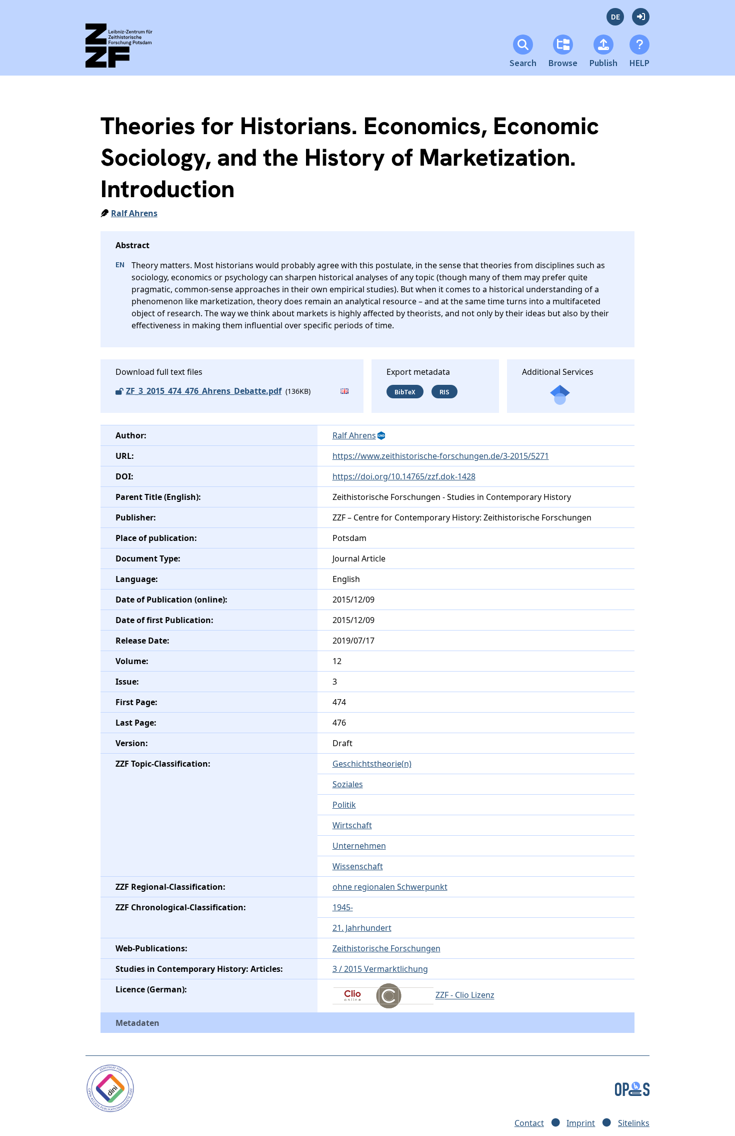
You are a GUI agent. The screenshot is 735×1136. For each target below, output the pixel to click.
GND (382, 435)
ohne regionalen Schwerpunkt (390, 886)
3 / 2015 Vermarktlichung (380, 968)
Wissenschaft (357, 866)
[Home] (128, 50)
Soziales (347, 784)
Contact (529, 1122)
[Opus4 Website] (632, 1087)
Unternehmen (359, 845)
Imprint (580, 1122)
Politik (344, 804)
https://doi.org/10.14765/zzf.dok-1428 (404, 476)
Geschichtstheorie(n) (372, 763)
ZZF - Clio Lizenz (465, 995)
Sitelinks (634, 1122)
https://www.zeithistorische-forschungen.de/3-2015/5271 (440, 455)
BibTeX (405, 391)
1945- (342, 907)
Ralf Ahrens (134, 213)
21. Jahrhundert (362, 927)
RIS (445, 391)
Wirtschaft (352, 825)
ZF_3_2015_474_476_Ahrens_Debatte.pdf (204, 390)
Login (641, 17)
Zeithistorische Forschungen (386, 948)
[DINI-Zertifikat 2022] (110, 1087)
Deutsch (615, 17)
